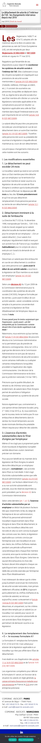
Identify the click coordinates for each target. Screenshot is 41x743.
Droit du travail (16, 21)
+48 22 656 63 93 (30, 720)
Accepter (12, 740)
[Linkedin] (21, 732)
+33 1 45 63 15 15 (12, 704)
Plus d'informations (26, 740)
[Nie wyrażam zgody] (38, 738)
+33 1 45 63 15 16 (31, 704)
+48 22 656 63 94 (31, 723)
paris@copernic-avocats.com (21, 707)
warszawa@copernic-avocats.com (24, 725)
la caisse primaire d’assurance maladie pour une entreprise (20, 681)
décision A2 (26, 492)
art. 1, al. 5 (24, 501)
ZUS (27, 684)
